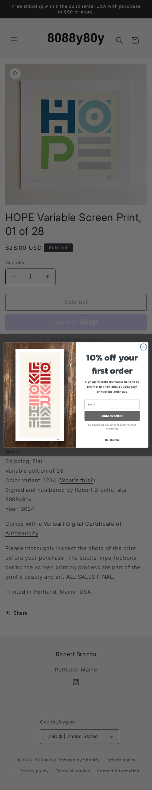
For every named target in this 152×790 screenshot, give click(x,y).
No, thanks (112, 439)
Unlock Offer (112, 416)
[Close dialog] (143, 347)
